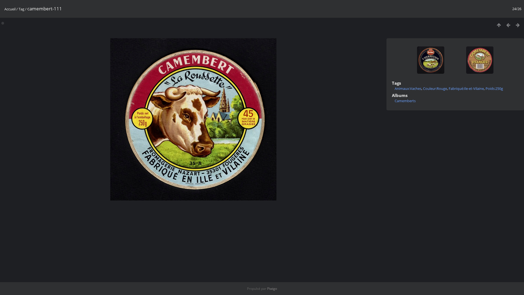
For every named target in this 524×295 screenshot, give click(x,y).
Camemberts (405, 100)
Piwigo (272, 288)
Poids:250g (494, 88)
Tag (21, 9)
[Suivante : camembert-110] (518, 25)
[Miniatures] (499, 25)
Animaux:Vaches (408, 88)
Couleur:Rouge (435, 88)
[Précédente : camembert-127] (508, 25)
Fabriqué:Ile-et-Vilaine (466, 88)
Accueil (10, 9)
